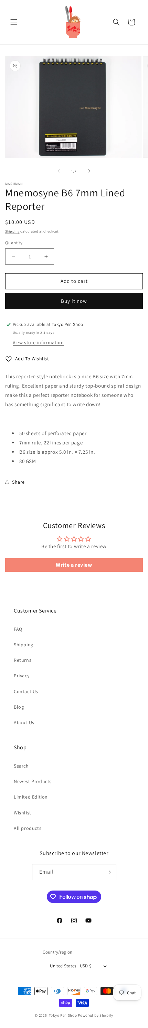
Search (21, 766)
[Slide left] (58, 170)
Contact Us (26, 691)
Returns (22, 660)
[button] (13, 22)
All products (27, 828)
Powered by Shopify (95, 1015)
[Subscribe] (108, 872)
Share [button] (18, 482)
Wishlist (22, 813)
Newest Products (33, 781)
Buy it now (74, 301)
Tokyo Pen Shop (63, 1015)
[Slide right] (89, 170)
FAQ (18, 629)
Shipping (12, 231)
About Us (24, 722)
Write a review (74, 564)
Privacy (21, 675)
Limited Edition (31, 797)
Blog (19, 707)
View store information (38, 342)
